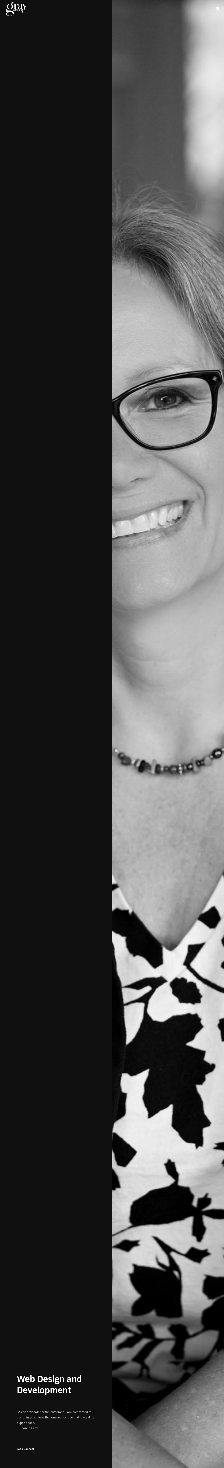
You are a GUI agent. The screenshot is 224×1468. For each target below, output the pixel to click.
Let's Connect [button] (25, 1449)
